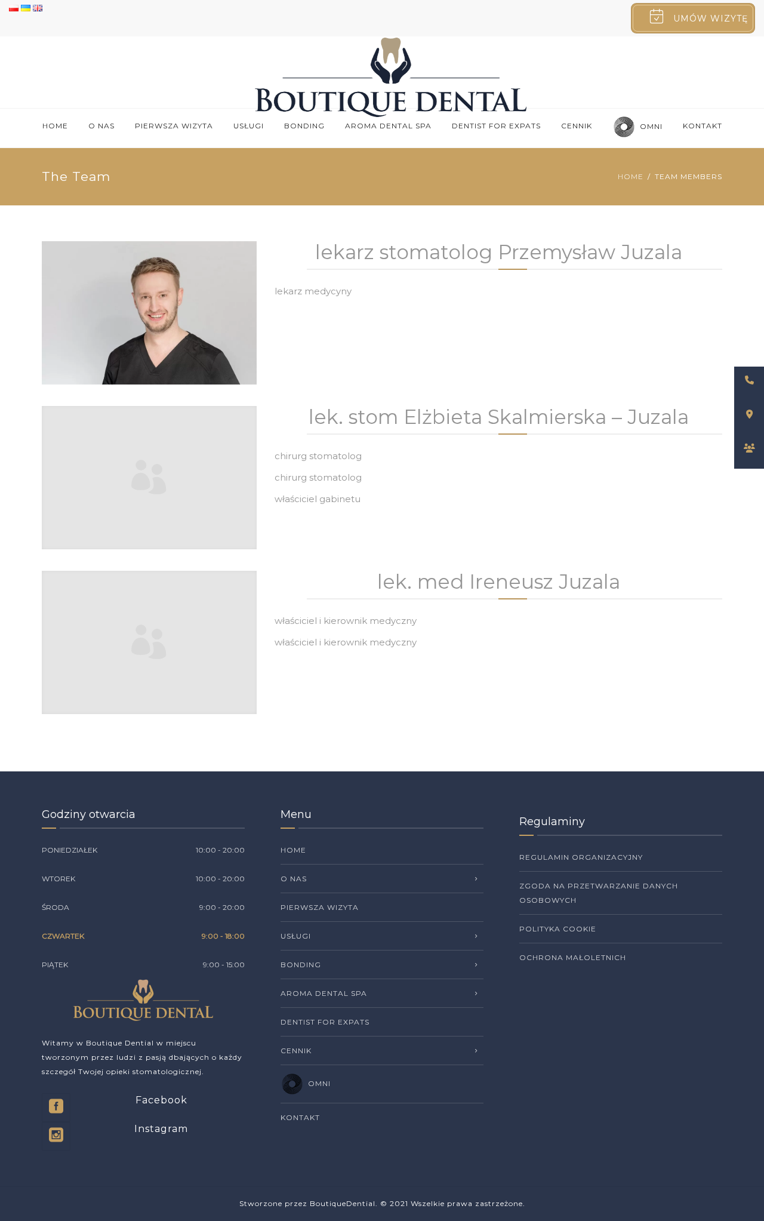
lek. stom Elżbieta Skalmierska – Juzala (499, 417)
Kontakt (702, 125)
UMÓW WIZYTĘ (710, 18)
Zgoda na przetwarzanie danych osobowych (598, 893)
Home (55, 125)
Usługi (248, 125)
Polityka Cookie (557, 928)
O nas (101, 125)
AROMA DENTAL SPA (388, 125)
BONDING (304, 125)
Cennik (576, 125)
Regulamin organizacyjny (581, 857)
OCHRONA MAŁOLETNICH (572, 957)
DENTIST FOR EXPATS (496, 125)
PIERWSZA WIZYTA (174, 125)
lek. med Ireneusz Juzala (498, 581)
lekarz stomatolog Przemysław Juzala (498, 252)
